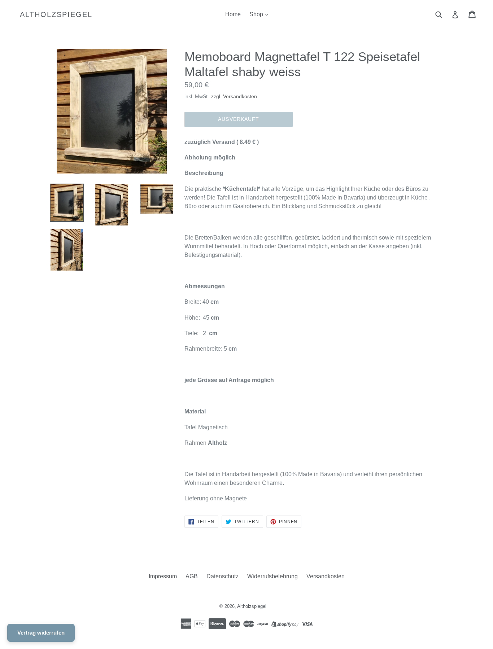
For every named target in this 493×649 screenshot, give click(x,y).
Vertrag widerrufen (41, 633)
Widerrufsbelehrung (272, 576)
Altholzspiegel (56, 14)
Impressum (163, 576)
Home (233, 14)
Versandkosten (325, 576)
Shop (257, 14)
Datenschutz (222, 576)
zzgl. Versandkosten (234, 96)
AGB (192, 576)
